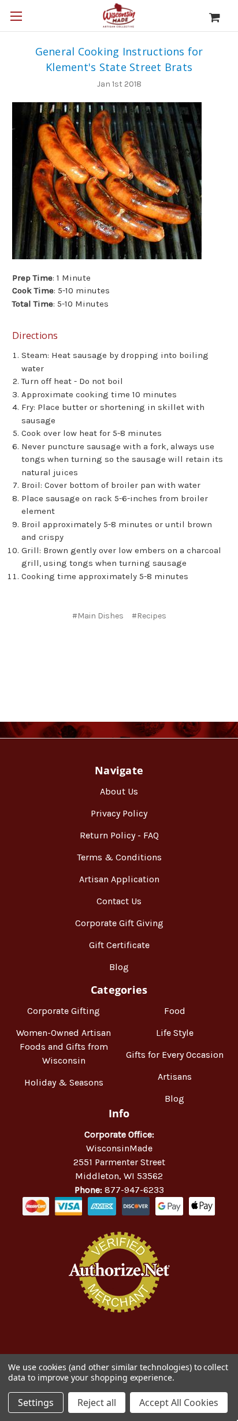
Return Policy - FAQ (119, 835)
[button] (119, 1350)
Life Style (175, 1032)
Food (174, 1010)
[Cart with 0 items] (220, 17)
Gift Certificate (119, 944)
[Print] (127, 650)
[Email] (108, 650)
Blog (119, 966)
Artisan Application (119, 879)
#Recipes (149, 616)
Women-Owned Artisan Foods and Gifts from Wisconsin (63, 1046)
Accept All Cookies (178, 1402)
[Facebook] (88, 650)
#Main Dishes (98, 616)
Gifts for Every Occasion (175, 1054)
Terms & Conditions (119, 857)
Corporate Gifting (63, 1010)
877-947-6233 (134, 1189)
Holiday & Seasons (63, 1082)
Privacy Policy (119, 813)
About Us (119, 791)
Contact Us (119, 901)
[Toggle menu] (16, 16)
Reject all (96, 1402)
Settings (36, 1402)
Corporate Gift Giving (119, 923)
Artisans (175, 1076)
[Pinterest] (148, 650)
